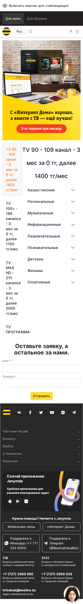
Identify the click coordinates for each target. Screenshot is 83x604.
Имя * (7, 361)
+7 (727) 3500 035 (57, 574)
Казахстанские (41, 190)
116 (5, 558)
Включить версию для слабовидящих (39, 6)
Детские (35, 259)
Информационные (44, 224)
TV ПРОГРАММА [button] (14, 329)
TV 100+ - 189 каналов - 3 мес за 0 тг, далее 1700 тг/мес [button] (13, 226)
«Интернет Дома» (61, 527)
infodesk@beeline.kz (19, 590)
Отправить (41, 396)
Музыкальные (40, 213)
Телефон (9, 376)
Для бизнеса (37, 19)
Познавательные (43, 248)
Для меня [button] (13, 19)
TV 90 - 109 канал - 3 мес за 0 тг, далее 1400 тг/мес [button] (12, 169)
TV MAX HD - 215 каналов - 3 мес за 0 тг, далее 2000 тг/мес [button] (13, 288)
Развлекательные (44, 236)
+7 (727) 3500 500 (18, 574)
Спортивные (39, 282)
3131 (45, 558)
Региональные (41, 201)
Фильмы (35, 270)
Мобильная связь (21, 527)
